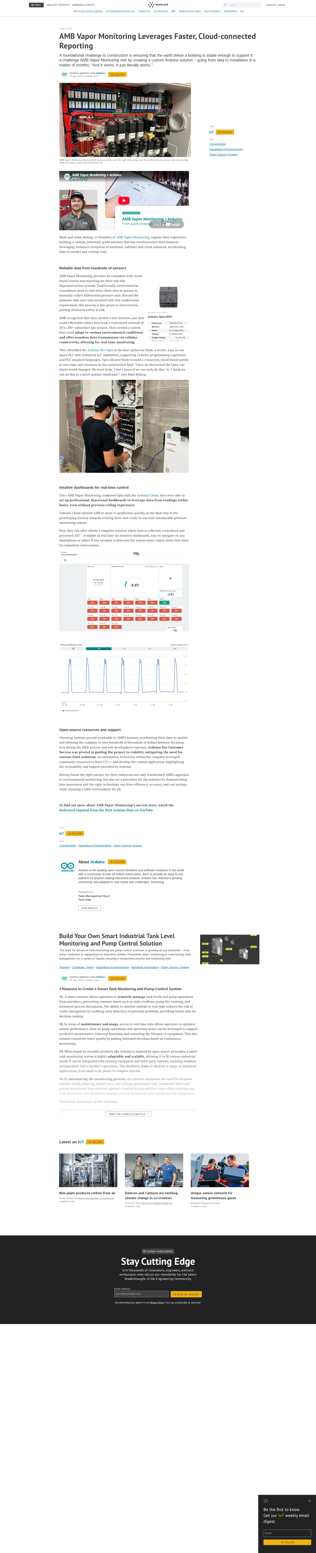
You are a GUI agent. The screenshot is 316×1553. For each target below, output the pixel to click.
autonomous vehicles (120, 11)
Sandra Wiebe (66, 1198)
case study (65, 28)
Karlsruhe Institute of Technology (96, 1198)
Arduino (100, 73)
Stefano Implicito (79, 73)
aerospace (230, 11)
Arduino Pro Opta (100, 350)
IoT (173, 11)
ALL (242, 11)
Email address (122, 1288)
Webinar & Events (83, 5)
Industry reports (58, 5)
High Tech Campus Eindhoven (157, 1203)
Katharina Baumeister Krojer (205, 1203)
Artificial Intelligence (88, 11)
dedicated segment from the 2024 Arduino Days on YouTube (106, 810)
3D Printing (161, 11)
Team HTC (130, 1203)
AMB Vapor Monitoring (133, 237)
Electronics (212, 11)
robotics (144, 11)
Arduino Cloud (147, 495)
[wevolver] (158, 5)
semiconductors (190, 11)
